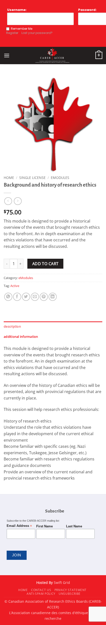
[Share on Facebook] (17, 297)
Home (9, 177)
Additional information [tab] (21, 336)
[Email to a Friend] (35, 297)
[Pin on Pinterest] (44, 297)
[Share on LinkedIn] (53, 297)
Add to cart (45, 263)
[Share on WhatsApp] (8, 297)
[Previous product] (17, 201)
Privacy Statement (70, 590)
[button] (7, 55)
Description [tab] (12, 326)
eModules (60, 177)
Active (14, 286)
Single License (32, 177)
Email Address (19, 526)
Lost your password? (37, 33)
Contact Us (41, 590)
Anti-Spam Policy (41, 594)
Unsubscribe (70, 594)
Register (12, 33)
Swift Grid (61, 582)
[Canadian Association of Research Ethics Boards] (52, 55)
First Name (44, 526)
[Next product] (8, 201)
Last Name (74, 526)
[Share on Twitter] (26, 297)
